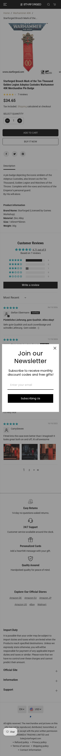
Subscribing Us (30, 398)
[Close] (55, 348)
